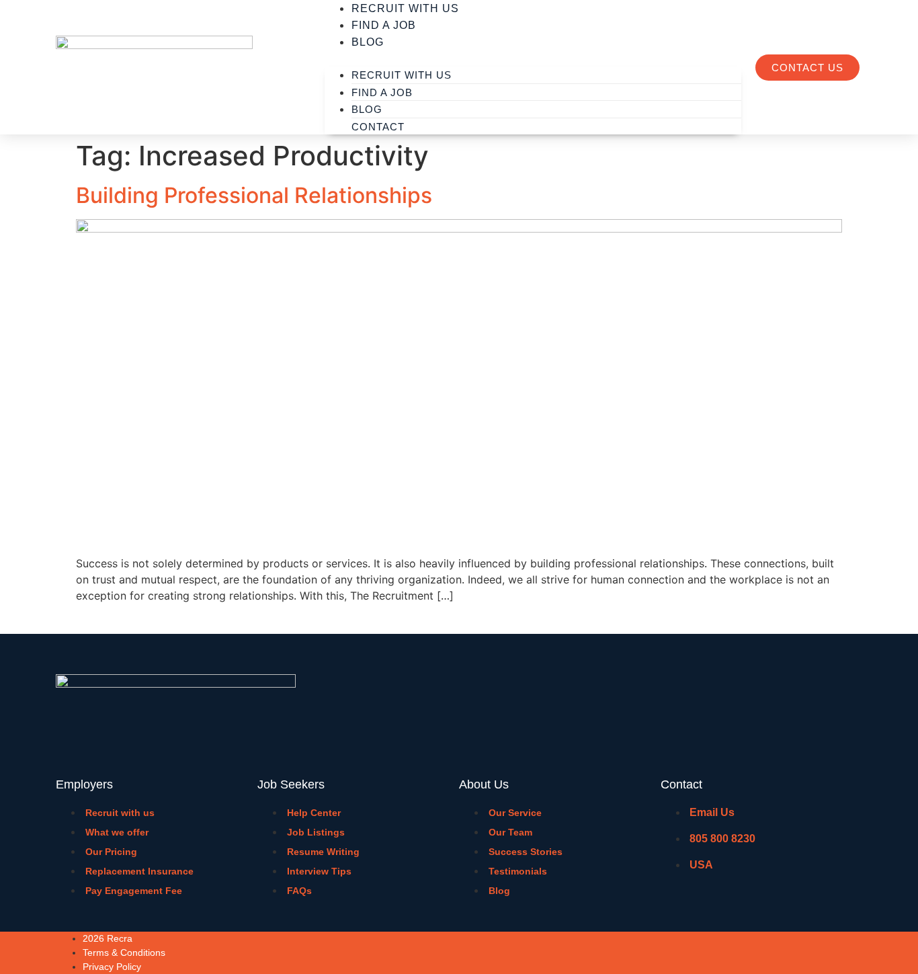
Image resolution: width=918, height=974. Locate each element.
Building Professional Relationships (254, 195)
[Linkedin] (845, 951)
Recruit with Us (401, 75)
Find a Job (383, 25)
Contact (378, 126)
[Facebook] (792, 951)
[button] (533, 58)
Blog (367, 42)
